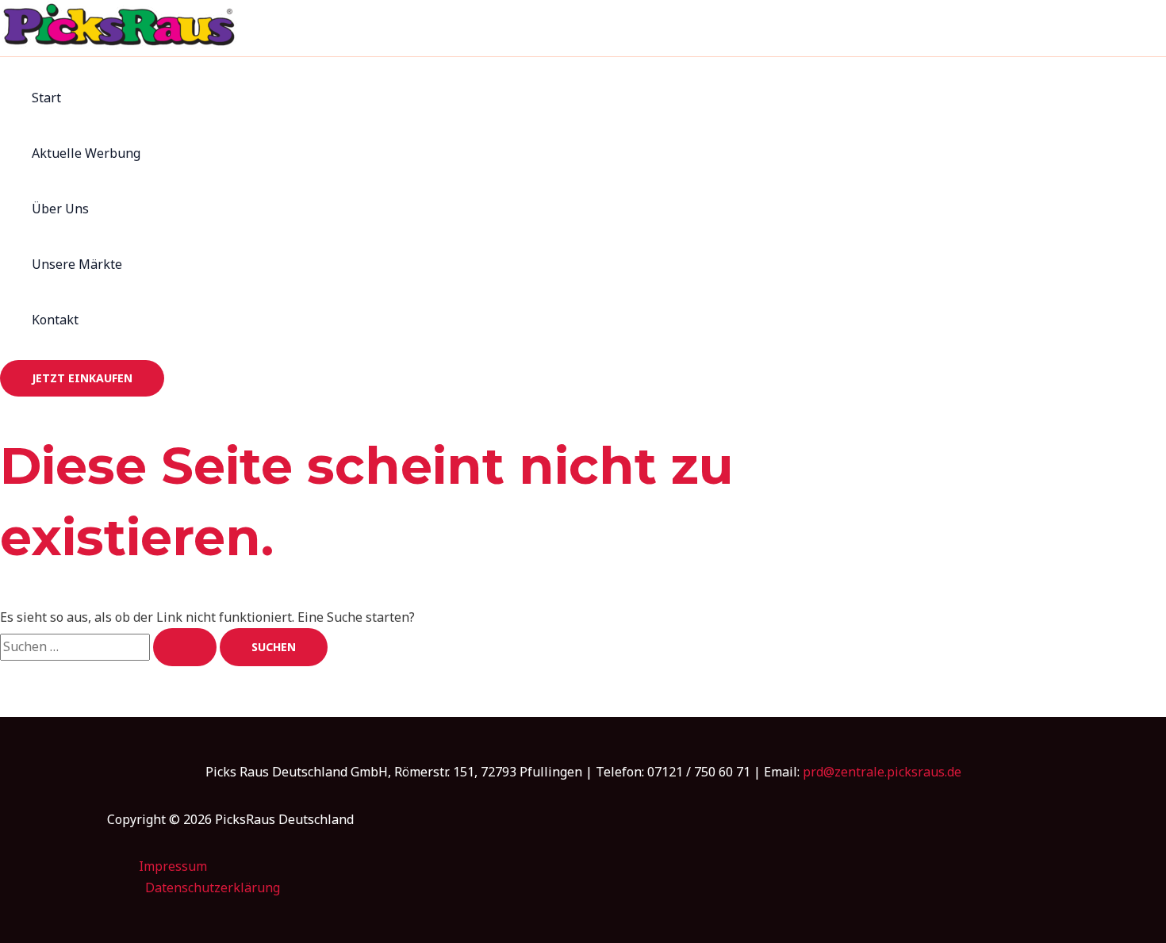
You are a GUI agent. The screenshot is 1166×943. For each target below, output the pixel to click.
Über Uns (60, 208)
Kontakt (55, 319)
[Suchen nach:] (110, 646)
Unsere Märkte (77, 264)
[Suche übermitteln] (185, 647)
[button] (82, 378)
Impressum (173, 866)
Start (46, 97)
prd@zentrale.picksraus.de (882, 771)
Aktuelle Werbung (86, 153)
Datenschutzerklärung (212, 887)
